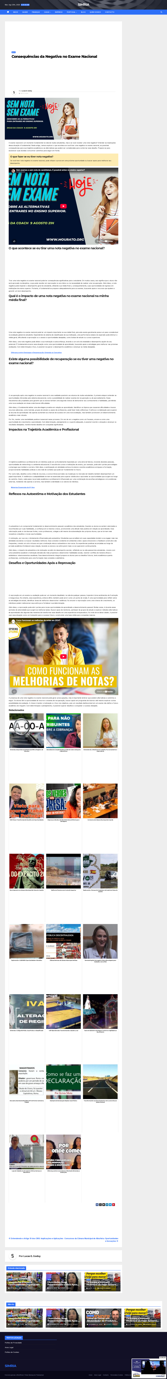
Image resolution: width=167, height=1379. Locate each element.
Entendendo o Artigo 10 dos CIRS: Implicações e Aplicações (37, 1238)
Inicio (15, 12)
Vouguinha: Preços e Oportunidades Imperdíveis (24, 1283)
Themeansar (40, 1375)
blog (13, 52)
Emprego (59, 12)
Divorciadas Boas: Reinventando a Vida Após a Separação (63, 1284)
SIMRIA (83, 5)
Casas (47, 12)
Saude (25, 12)
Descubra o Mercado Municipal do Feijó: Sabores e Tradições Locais (101, 1284)
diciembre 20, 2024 (17, 1324)
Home (90, 1375)
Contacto (109, 12)
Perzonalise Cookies (117, 1375)
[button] (161, 12)
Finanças (36, 12)
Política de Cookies (12, 1352)
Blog (83, 12)
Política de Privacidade (13, 1343)
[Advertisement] (63, 34)
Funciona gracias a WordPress (14, 1375)
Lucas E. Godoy (27, 91)
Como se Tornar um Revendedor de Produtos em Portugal (101, 1321)
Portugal (71, 12)
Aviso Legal (9, 1347)
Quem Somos (95, 12)
